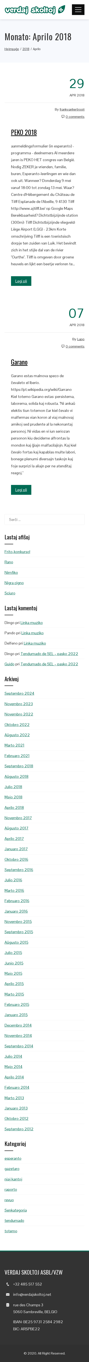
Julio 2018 (13, 786)
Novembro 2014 (18, 1035)
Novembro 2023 (19, 703)
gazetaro (12, 1168)
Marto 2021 (14, 745)
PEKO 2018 (24, 132)
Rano (9, 562)
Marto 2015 (14, 994)
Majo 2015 (13, 973)
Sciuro (10, 593)
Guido (9, 664)
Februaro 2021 (17, 755)
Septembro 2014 (19, 1046)
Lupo (80, 339)
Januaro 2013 (16, 1108)
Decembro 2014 (18, 1025)
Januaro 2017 (16, 848)
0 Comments (75, 116)
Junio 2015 (14, 963)
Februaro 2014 (17, 1087)
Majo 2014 (13, 1066)
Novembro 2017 (18, 817)
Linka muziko (32, 622)
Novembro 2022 (19, 714)
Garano (19, 362)
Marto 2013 (14, 1097)
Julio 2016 (13, 880)
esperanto (13, 1158)
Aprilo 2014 (14, 1077)
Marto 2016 (14, 890)
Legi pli (21, 281)
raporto (11, 1189)
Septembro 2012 (19, 1128)
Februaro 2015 (17, 1004)
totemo (11, 1230)
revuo (9, 1199)
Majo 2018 (13, 797)
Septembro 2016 (19, 869)
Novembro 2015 (18, 921)
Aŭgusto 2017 (17, 828)
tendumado (14, 1220)
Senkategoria (16, 1210)
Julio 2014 (13, 1056)
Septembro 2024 (19, 693)
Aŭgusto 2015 (16, 942)
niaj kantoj (13, 1179)
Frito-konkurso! (17, 551)
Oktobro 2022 (17, 724)
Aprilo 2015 (14, 983)
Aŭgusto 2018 (17, 776)
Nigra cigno (14, 582)
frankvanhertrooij (72, 109)
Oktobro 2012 (17, 1118)
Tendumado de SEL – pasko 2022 (49, 653)
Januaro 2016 (16, 911)
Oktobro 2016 (16, 859)
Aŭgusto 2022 (17, 734)
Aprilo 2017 (14, 838)
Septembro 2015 (19, 931)
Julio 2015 (13, 952)
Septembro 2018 (19, 766)
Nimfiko (11, 572)
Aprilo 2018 (14, 807)
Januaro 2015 (16, 1014)
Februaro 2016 (17, 900)
